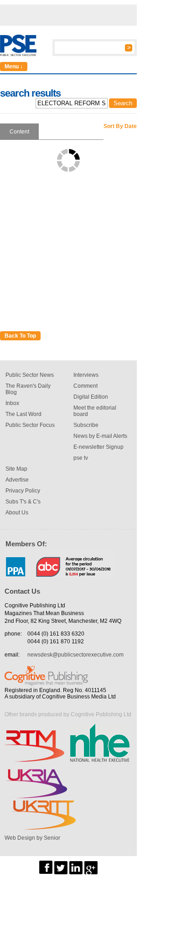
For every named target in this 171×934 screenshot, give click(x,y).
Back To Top (20, 336)
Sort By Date (120, 126)
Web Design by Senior (32, 838)
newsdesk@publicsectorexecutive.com (75, 655)
